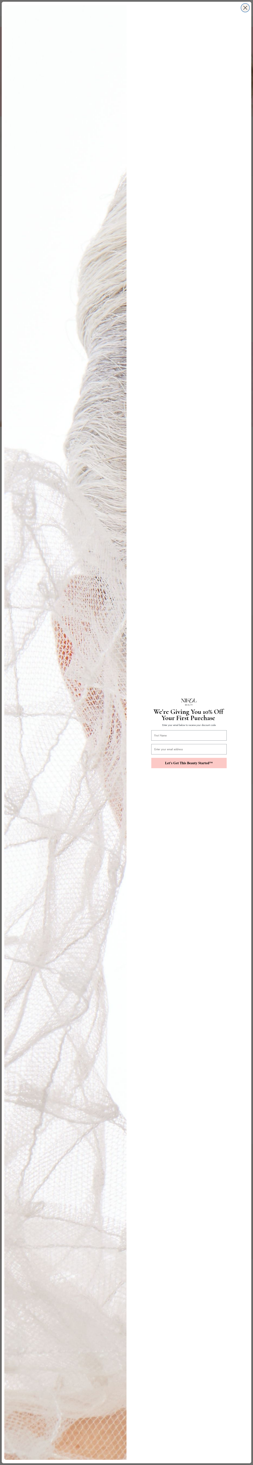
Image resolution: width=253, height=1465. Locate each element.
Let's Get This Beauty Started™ (189, 762)
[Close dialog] (245, 7)
